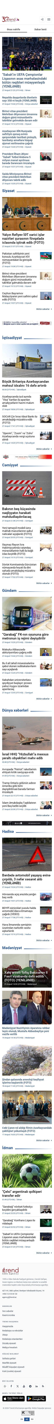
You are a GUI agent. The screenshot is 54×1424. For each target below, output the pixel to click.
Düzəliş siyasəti (9, 1343)
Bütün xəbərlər (43, 309)
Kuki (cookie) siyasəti (11, 1371)
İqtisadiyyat (12, 338)
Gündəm (9, 590)
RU (32, 1419)
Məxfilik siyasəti (9, 1363)
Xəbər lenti (40, 29)
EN (22, 1419)
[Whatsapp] (4, 1386)
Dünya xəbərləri (15, 710)
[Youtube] (23, 1386)
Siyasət (8, 191)
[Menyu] (49, 19)
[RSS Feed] (43, 1386)
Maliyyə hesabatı (9, 1347)
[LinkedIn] (36, 1386)
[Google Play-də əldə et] (36, 1398)
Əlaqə (4, 1335)
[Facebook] (11, 1386)
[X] (17, 1386)
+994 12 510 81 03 (9, 1294)
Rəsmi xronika (8, 1315)
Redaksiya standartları (12, 1339)
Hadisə (8, 831)
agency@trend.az (9, 1297)
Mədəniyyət (12, 948)
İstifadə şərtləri (9, 1358)
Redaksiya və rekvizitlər (12, 1330)
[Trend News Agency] (10, 1271)
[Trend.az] (10, 19)
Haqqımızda (7, 1326)
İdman (7, 1148)
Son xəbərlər (7, 1311)
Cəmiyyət (10, 465)
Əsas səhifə (13, 29)
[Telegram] (30, 1386)
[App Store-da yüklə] (13, 1398)
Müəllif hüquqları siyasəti (13, 1367)
